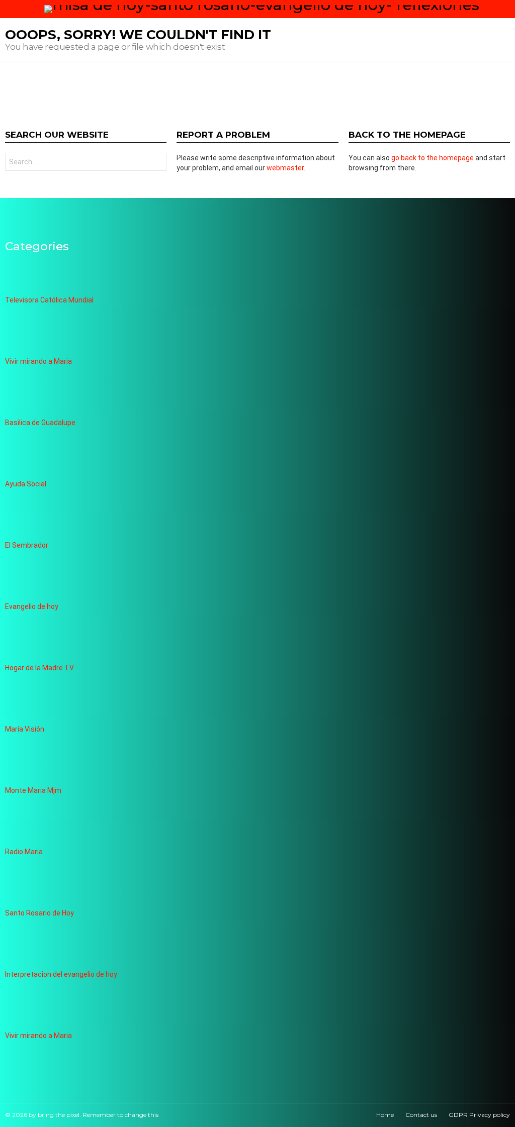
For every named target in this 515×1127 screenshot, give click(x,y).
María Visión (24, 729)
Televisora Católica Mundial (49, 300)
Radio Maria (24, 852)
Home (385, 1114)
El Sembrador (26, 545)
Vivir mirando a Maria (38, 361)
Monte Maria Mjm (33, 790)
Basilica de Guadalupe (40, 423)
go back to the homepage (432, 158)
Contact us (421, 1114)
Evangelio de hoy (31, 606)
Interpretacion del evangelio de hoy (61, 974)
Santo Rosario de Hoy (39, 913)
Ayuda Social (25, 484)
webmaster (285, 168)
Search (156, 163)
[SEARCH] (506, 9)
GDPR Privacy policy (479, 1114)
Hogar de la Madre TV (39, 668)
